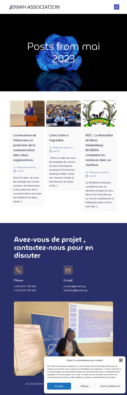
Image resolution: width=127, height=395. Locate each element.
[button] (120, 360)
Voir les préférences (110, 386)
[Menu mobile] (116, 7)
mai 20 (92, 175)
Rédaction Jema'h (26, 167)
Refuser (85, 386)
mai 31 (20, 171)
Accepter (59, 386)
